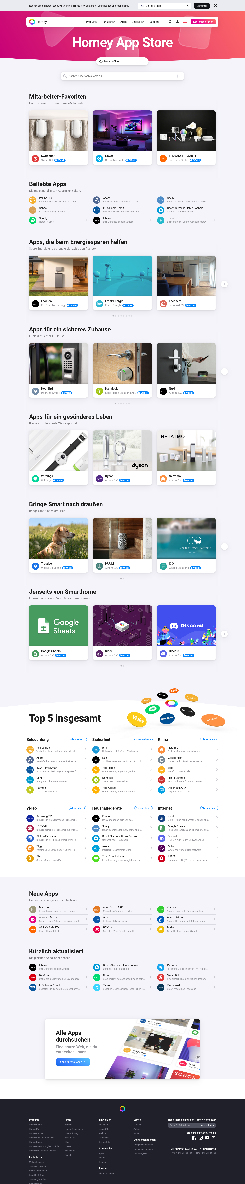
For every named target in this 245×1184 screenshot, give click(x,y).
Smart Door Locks (37, 1166)
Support (154, 21)
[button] (164, 6)
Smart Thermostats (38, 1170)
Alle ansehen (77, 739)
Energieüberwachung (143, 1149)
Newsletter (70, 1150)
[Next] (224, 139)
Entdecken (138, 21)
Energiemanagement (143, 1144)
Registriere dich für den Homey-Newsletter (192, 1119)
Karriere (68, 1124)
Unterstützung (71, 1133)
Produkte (91, 21)
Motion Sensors (36, 1162)
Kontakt (68, 1155)
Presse (68, 1146)
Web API (103, 1133)
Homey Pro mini (36, 1133)
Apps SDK (104, 1129)
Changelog (104, 1137)
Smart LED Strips (37, 1175)
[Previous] (20, 139)
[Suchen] (170, 22)
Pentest (102, 1162)
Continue (202, 5)
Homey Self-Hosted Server (41, 1137)
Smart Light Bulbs (37, 1179)
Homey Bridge (35, 1142)
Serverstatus (105, 1142)
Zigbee (137, 1129)
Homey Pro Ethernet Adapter (42, 1150)
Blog (67, 1142)
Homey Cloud (35, 1124)
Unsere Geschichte (74, 1129)
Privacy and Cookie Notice (182, 1153)
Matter (137, 1133)
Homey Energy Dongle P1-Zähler (44, 1146)
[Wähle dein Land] (185, 22)
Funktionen (108, 21)
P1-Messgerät (140, 1153)
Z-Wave (137, 1124)
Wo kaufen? (70, 1137)
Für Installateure (106, 1173)
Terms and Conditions (206, 1153)
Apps (123, 21)
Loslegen (103, 1124)
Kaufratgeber (36, 1157)
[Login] (178, 22)
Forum (102, 1157)
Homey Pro (34, 1129)
